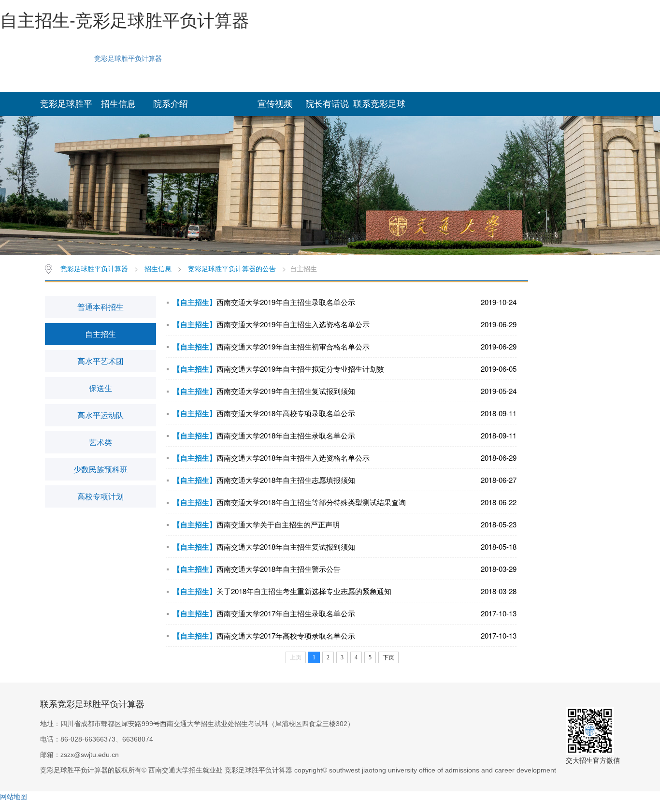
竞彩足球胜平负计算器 (128, 58)
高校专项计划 (100, 496)
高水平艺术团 (100, 360)
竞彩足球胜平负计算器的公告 (232, 268)
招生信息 (118, 104)
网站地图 (13, 796)
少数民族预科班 (100, 469)
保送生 (100, 387)
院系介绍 (170, 104)
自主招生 (100, 333)
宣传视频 (275, 104)
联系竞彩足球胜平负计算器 (379, 107)
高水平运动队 (100, 415)
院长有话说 (327, 104)
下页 (388, 657)
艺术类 (100, 442)
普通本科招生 (100, 306)
